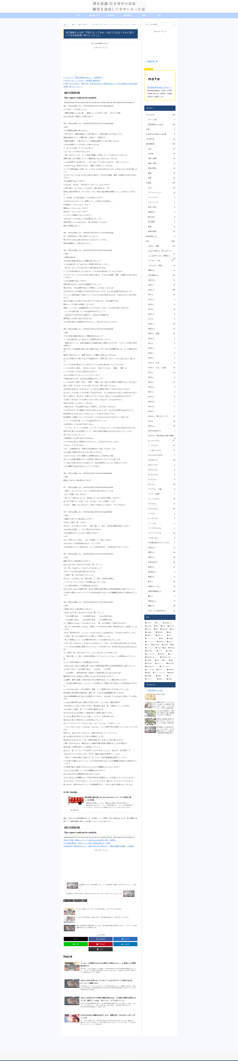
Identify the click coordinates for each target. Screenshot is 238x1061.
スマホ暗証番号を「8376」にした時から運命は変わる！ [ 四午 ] (87, 843)
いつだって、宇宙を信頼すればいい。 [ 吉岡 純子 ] (84, 78)
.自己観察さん (69, 900)
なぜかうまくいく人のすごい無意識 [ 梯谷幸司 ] (83, 80)
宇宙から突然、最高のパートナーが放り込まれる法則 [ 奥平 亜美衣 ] (89, 840)
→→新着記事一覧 (151, 61)
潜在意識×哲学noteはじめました (159, 87)
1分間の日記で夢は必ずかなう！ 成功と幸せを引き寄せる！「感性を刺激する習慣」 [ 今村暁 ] (98, 846)
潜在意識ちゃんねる (155, 690)
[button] (101, 949)
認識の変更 (78, 900)
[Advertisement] (100, 62)
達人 (85, 900)
